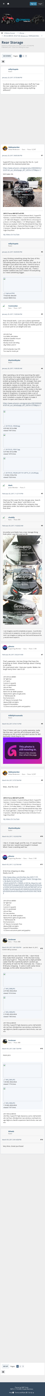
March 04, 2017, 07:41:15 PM (11, 724)
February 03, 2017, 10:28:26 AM (12, 526)
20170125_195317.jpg (12, 449)
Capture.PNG (10, 293)
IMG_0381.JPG (10, 1080)
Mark (10, 485)
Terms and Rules (20, 1393)
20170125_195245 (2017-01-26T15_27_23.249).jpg (21, 473)
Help (10, 1393)
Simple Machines (27, 1389)
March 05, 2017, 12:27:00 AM (11, 864)
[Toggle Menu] (4, 4)
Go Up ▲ (31, 1393)
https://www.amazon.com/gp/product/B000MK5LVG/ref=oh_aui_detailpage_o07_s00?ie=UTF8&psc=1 (22, 169)
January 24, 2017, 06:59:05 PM (12, 252)
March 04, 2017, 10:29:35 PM (11, 836)
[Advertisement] (22, 119)
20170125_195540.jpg (12, 426)
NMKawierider (34, 36)
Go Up (5, 1366)
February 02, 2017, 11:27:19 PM (12, 494)
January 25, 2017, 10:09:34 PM (12, 314)
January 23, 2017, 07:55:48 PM (12, 77)
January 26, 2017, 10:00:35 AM (12, 368)
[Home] (8, 3)
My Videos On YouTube (11, 234)
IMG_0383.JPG (10, 1012)
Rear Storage (12, 42)
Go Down (7, 56)
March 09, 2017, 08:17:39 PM (11, 1049)
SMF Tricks (24, 1387)
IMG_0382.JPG (10, 1103)
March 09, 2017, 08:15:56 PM (11, 947)
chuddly (11, 517)
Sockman (12, 939)
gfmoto (11, 646)
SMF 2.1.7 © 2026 (15, 1389)
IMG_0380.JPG (10, 989)
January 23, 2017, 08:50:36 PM (12, 155)
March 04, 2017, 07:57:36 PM (11, 780)
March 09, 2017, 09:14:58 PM (11, 1140)
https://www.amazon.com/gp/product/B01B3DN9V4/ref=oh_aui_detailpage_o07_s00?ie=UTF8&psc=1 (22, 404)
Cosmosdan (13, 306)
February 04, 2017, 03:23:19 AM (12, 655)
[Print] (3, 61)
